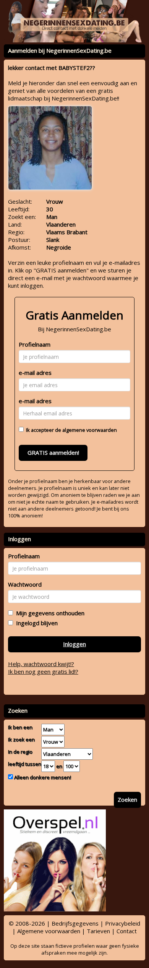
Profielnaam (34, 344)
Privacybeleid (122, 923)
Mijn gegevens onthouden (48, 613)
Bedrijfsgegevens (75, 923)
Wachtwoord (25, 584)
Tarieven (98, 931)
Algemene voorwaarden (48, 931)
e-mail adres (35, 372)
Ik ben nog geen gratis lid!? (43, 671)
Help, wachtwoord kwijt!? (41, 664)
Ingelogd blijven (35, 623)
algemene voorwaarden (89, 429)
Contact (127, 931)
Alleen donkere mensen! (42, 777)
